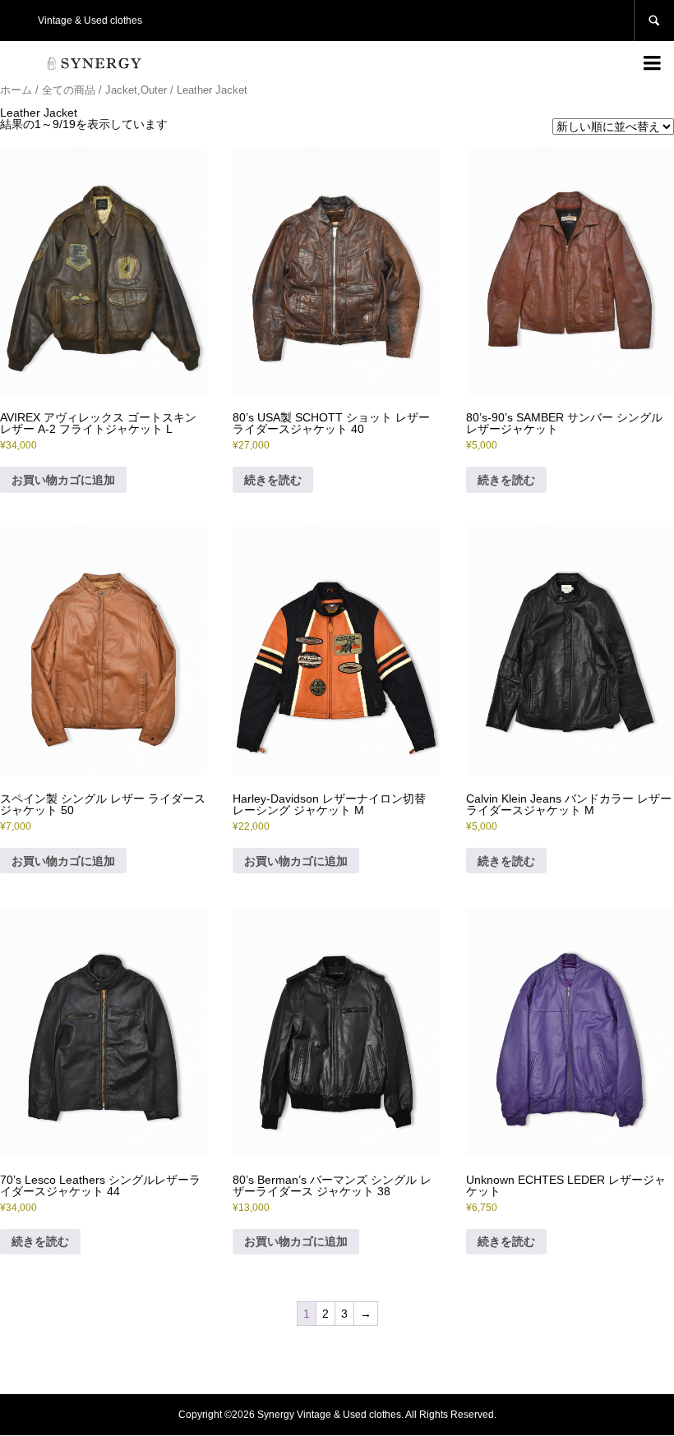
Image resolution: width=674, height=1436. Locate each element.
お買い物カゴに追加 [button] (63, 479)
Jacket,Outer (136, 90)
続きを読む (273, 479)
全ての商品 (68, 90)
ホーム (16, 90)
